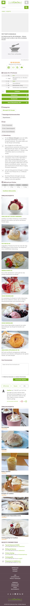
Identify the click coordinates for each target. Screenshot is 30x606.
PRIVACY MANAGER (15, 578)
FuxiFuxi (9, 390)
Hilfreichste (6, 386)
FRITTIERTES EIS (6, 243)
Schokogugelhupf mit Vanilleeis (10, 538)
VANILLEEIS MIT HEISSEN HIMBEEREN (12, 216)
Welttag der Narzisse (10, 549)
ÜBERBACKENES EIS (7, 270)
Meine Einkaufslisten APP (14, 102)
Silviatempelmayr (22, 554)
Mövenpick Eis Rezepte (9, 110)
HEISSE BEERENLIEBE (7, 323)
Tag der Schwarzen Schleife (12, 545)
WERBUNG (15, 582)
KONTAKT (15, 569)
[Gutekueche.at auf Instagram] (15, 594)
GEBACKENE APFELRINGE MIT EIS (10, 350)
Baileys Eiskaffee (6, 471)
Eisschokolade (5, 427)
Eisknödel (4, 449)
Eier (14, 75)
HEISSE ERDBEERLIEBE (7, 296)
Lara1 (19, 562)
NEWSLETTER (15, 584)
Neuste (15, 386)
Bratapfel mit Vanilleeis (8, 493)
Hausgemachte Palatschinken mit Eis (11, 515)
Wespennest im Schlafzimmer (13, 561)
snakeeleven (21, 546)
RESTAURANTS (15, 589)
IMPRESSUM (15, 568)
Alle (25, 386)
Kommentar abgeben (20, 379)
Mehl (14, 81)
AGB (15, 575)
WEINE (15, 587)
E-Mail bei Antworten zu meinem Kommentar (14, 377)
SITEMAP (15, 571)
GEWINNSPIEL (15, 586)
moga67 (20, 558)
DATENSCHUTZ (15, 577)
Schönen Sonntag (9, 553)
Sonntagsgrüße (9, 557)
